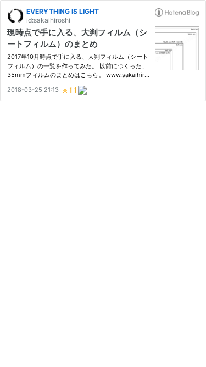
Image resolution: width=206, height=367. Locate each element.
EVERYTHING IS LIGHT (62, 11)
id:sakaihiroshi (48, 20)
